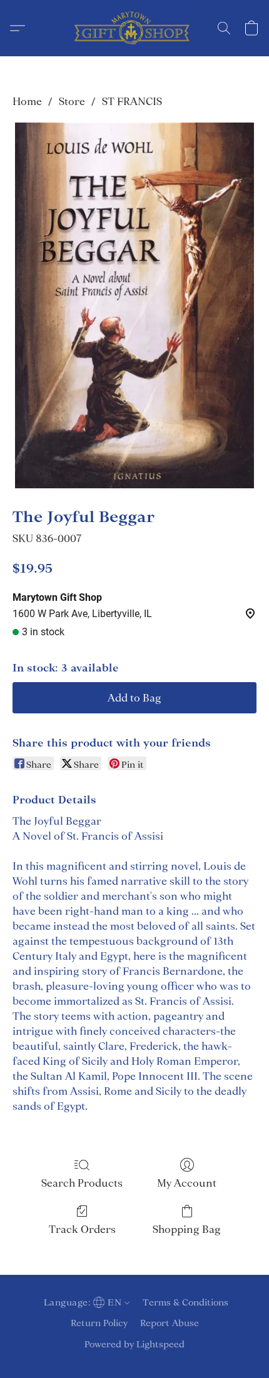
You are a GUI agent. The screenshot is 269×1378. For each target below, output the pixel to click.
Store (72, 101)
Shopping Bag (187, 1229)
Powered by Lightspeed (134, 1344)
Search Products (82, 1183)
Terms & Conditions (185, 1302)
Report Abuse (169, 1323)
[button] (134, 28)
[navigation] (85, 1302)
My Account (186, 1183)
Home (27, 101)
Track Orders (82, 1229)
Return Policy (99, 1323)
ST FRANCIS (132, 101)
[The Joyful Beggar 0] (134, 305)
